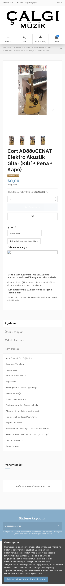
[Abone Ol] (59, 526)
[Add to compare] (32, 216)
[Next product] (61, 49)
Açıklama (10, 323)
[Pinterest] (15, 227)
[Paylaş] (8, 227)
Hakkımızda (8, 3)
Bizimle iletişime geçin (27, 3)
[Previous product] (60, 49)
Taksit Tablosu (14, 340)
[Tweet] (12, 227)
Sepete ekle (34, 207)
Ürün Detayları (14, 331)
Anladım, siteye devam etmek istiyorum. (26, 579)
